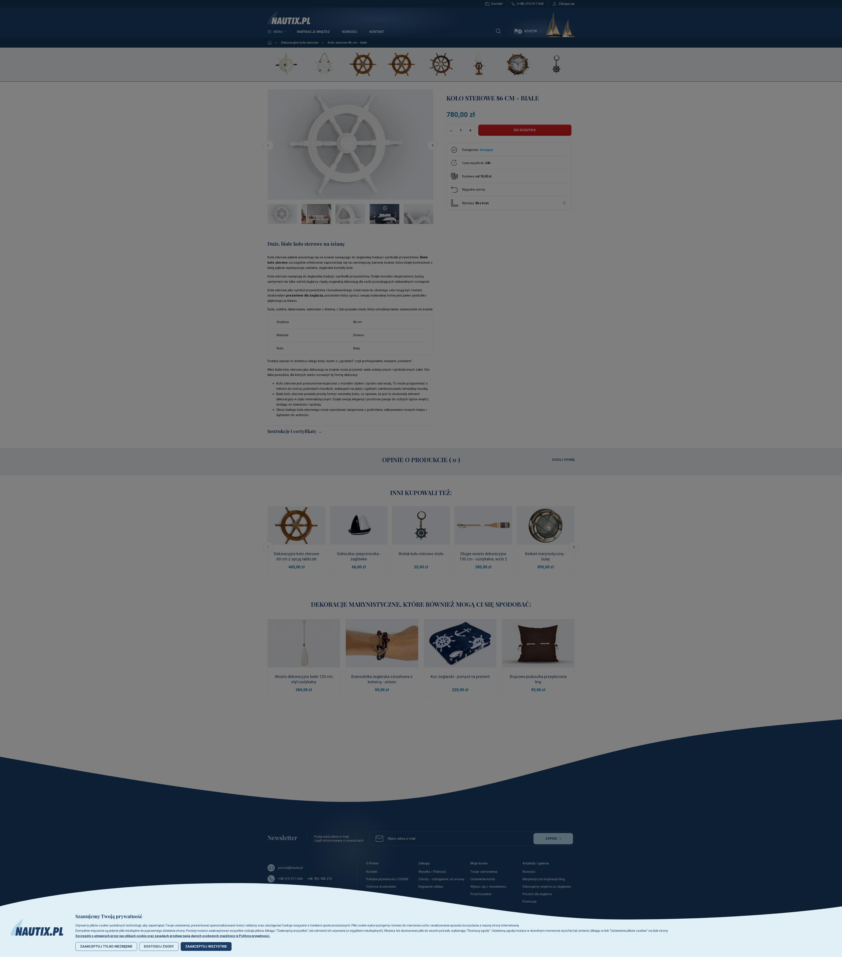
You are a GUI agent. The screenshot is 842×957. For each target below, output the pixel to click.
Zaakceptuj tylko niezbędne (106, 946)
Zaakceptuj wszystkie (206, 946)
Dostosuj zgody (159, 946)
